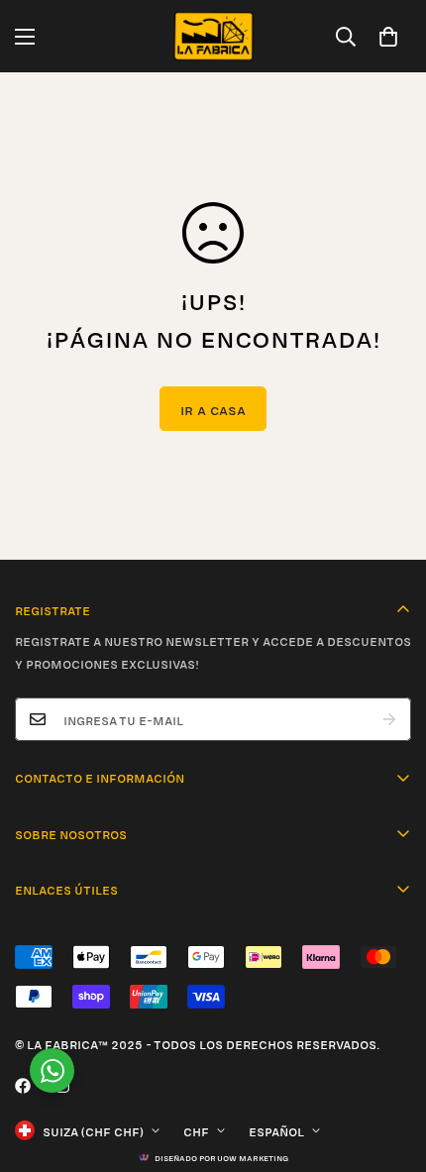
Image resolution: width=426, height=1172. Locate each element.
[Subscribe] (389, 719)
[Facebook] (23, 1086)
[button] (388, 36)
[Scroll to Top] (390, 1067)
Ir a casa (213, 408)
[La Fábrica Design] (213, 36)
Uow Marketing (252, 1157)
